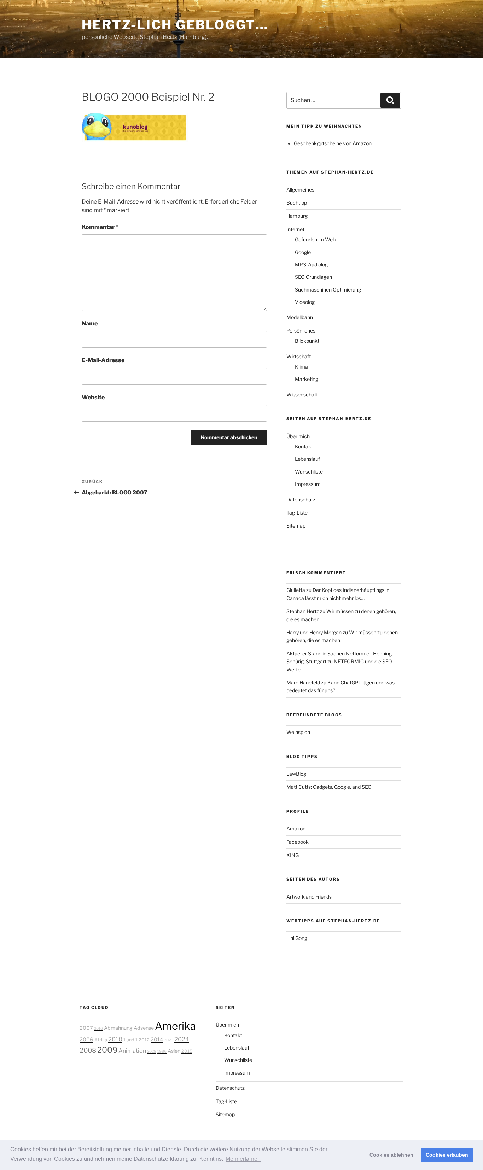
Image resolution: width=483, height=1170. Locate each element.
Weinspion (298, 732)
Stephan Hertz (302, 611)
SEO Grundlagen (313, 277)
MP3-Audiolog (311, 264)
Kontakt (304, 446)
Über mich (298, 436)
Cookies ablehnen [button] (391, 1155)
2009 (107, 1049)
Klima (301, 367)
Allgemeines (300, 190)
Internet (295, 229)
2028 (151, 1051)
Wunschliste (309, 472)
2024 (181, 1039)
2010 (115, 1039)
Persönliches (300, 331)
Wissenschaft (302, 395)
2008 (88, 1050)
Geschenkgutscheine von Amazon (333, 143)
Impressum (308, 484)
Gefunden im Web (315, 239)
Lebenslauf (307, 459)
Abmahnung (118, 1028)
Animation (132, 1050)
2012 (144, 1039)
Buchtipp (296, 203)
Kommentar (100, 227)
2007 (86, 1028)
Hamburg (297, 216)
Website (93, 397)
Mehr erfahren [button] (243, 1159)
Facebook (297, 842)
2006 (86, 1039)
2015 (186, 1051)
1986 (162, 1051)
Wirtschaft (298, 356)
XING (292, 855)
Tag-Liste (297, 513)
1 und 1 (130, 1039)
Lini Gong (296, 938)
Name (90, 323)
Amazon (295, 828)
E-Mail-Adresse (103, 360)
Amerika (175, 1026)
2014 (157, 1039)
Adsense (144, 1028)
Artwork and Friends (309, 897)
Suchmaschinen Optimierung (328, 290)
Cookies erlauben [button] (447, 1155)
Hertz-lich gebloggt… (175, 25)
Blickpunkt (307, 341)
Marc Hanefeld (303, 683)
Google (303, 252)
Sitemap (295, 526)
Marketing (306, 379)
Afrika (100, 1039)
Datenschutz (300, 499)
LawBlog (296, 774)
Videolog (305, 302)
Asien (174, 1051)
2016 (98, 1028)
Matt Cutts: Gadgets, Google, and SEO (329, 787)
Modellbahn (299, 317)
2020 (168, 1040)
